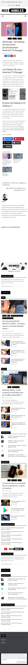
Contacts (3, 642)
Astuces (9, 387)
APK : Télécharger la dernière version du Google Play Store (17, 509)
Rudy (12, 53)
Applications (14, 480)
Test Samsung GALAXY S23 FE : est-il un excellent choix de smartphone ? (18, 361)
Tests (9, 315)
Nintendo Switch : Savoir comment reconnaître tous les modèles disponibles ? (12, 392)
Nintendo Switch (16, 387)
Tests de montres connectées (17, 315)
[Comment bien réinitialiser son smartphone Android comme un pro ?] (5, 425)
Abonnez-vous (6, 292)
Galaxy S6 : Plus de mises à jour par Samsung (17, 161)
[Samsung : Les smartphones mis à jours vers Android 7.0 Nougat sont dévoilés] (7, 156)
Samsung (19, 38)
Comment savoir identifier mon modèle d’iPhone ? (18, 409)
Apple (9, 480)
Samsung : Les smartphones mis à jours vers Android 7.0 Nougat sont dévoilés (6, 162)
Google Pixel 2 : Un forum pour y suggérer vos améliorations (15, 184)
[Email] (14, 56)
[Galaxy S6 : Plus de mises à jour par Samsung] (18, 156)
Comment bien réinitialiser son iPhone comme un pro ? (18, 416)
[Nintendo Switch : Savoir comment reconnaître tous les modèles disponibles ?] (14, 378)
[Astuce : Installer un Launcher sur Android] (5, 517)
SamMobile (8, 134)
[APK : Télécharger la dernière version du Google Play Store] (5, 510)
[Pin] (11, 56)
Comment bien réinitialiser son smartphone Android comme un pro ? (18, 424)
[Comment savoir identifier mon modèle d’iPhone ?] (5, 410)
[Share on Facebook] (5, 56)
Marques (14, 38)
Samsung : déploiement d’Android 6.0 (5, 174)
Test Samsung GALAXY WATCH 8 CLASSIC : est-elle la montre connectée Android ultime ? (13, 325)
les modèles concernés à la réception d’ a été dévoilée (13, 129)
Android (9, 38)
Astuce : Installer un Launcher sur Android (18, 516)
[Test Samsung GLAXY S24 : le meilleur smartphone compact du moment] (5, 353)
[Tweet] (8, 56)
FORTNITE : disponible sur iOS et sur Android (18, 502)
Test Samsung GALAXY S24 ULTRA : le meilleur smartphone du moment (14, 2)
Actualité (4, 38)
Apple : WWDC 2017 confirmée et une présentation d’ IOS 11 (15, 189)
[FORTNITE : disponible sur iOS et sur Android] (5, 503)
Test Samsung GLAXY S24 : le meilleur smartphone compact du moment (18, 352)
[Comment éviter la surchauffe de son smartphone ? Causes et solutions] (14, 471)
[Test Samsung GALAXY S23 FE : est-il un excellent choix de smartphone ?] (5, 362)
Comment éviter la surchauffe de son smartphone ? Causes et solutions (13, 485)
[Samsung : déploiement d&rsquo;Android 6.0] (7, 169)
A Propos (3, 639)
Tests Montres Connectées (8, 318)
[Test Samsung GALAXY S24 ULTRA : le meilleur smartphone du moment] (5, 344)
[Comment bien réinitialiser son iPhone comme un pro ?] (5, 417)
